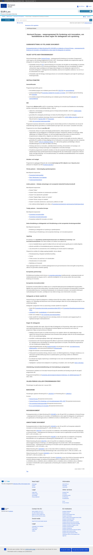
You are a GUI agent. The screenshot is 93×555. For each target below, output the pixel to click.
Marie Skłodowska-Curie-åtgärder (38, 177)
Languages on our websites (37, 526)
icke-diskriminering (75, 346)
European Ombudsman (67, 528)
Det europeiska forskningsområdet (38, 403)
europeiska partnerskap (55, 275)
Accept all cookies (65, 549)
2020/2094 (41, 448)
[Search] (90, 20)
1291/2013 (51, 393)
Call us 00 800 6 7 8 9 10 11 (37, 511)
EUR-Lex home (9, 16)
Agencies (64, 535)
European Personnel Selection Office (69, 532)
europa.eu (11, 511)
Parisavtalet (51, 119)
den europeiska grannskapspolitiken (50, 314)
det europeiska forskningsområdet (41, 121)
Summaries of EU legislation (19, 16)
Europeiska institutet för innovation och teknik (53, 92)
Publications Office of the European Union (21, 483)
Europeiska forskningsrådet (36, 175)
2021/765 (43, 441)
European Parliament (66, 511)
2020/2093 (46, 453)
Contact (33, 485)
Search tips (20, 22)
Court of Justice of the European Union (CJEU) (71, 517)
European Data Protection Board (69, 531)
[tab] (57, 28)
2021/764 (60, 90)
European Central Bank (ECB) (68, 519)
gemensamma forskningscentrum (75, 204)
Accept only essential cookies (80, 549)
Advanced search (88, 22)
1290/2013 (68, 393)
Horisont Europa (45, 58)
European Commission (67, 516)
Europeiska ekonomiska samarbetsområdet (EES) (48, 308)
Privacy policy (35, 527)
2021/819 (34, 94)
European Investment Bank (68, 526)
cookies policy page (30, 549)
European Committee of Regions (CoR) (70, 525)
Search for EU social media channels (39, 521)
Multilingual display (31, 28)
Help (85, 16)
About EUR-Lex (65, 484)
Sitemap (33, 487)
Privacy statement (35, 496)
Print (89, 16)
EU (43, 64)
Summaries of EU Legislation (31, 25)
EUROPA (3, 16)
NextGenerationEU (48, 164)
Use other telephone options (37, 512)
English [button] (90, 6)
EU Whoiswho (65, 496)
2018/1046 (58, 457)
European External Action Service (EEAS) (70, 522)
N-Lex (63, 501)
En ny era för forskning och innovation (39, 405)
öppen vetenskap (79, 362)
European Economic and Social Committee (71, 523)
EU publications (65, 498)
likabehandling (33, 348)
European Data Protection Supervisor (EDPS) (71, 529)
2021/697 (73, 97)
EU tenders (64, 493)
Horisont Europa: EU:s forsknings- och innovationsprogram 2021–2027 (47, 401)
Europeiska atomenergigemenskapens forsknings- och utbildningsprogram (60, 375)
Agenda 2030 (41, 119)
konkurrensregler (51, 346)
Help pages (34, 484)
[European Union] (5, 509)
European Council (66, 512)
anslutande (32, 312)
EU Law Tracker (65, 502)
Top (27, 471)
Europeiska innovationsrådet (36, 214)
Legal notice (34, 492)
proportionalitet (58, 348)
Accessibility (34, 495)
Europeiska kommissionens (59, 204)
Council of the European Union (68, 514)
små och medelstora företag (46, 141)
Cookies (33, 531)
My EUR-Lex (81, 6)
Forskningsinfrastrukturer (35, 179)
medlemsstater (77, 110)
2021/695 (53, 414)
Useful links (64, 487)
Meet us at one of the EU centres (38, 516)
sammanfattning (70, 90)
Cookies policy (35, 493)
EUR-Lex (5, 11)
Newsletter (64, 485)
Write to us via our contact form (38, 514)
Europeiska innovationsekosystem (38, 216)
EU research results (66, 495)
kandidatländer (43, 312)
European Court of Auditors (67, 520)
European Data (65, 492)
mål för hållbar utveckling (71, 117)
